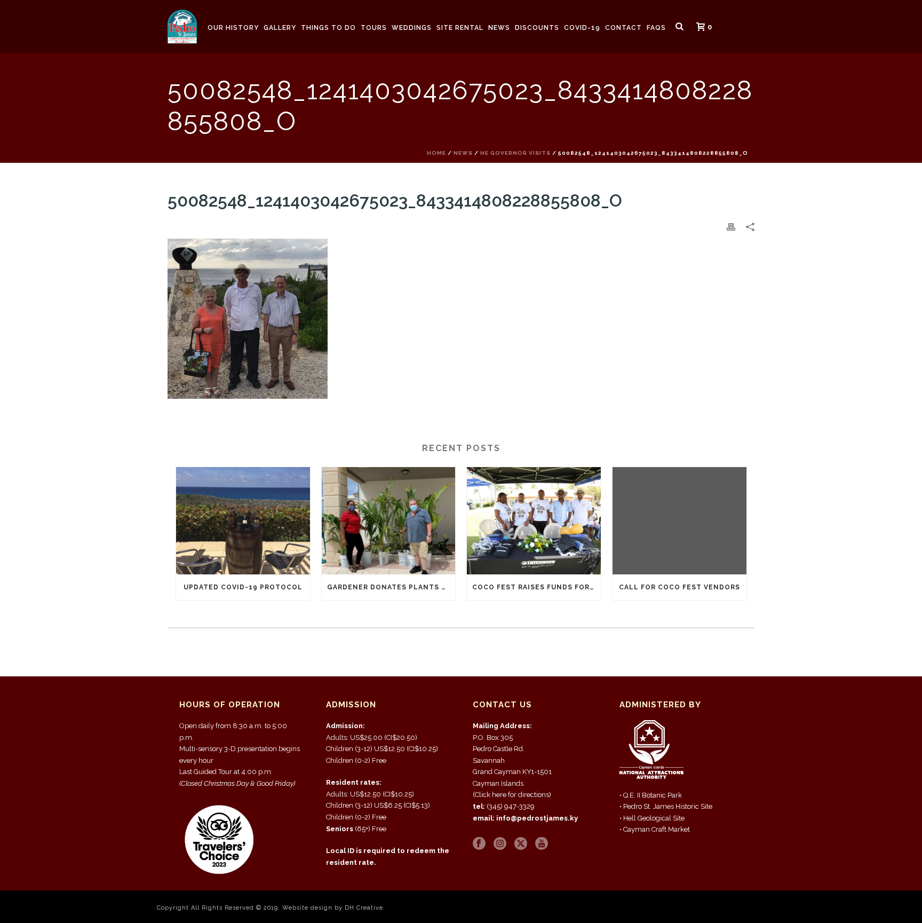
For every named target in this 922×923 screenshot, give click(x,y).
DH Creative (364, 907)
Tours (374, 27)
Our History (233, 27)
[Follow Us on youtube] (541, 844)
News (499, 27)
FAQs (656, 27)
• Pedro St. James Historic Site (665, 806)
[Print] (731, 226)
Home (436, 153)
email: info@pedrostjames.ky (525, 818)
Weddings (412, 27)
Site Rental (459, 27)
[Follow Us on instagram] (500, 844)
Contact (623, 27)
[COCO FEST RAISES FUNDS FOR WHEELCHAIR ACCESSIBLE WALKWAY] (534, 520)
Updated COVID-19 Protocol (243, 587)
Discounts (537, 27)
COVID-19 (582, 27)
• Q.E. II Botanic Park (650, 795)
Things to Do (328, 27)
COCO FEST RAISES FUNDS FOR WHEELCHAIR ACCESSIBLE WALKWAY (536, 587)
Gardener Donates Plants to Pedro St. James (391, 587)
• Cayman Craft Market (654, 829)
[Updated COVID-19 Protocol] (243, 520)
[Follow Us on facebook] (479, 844)
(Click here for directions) (512, 795)
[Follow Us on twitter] (520, 844)
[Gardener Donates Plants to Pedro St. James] (389, 520)
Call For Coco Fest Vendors (679, 587)
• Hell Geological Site (652, 818)
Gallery (280, 27)
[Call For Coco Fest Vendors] (679, 520)
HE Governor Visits (515, 153)
